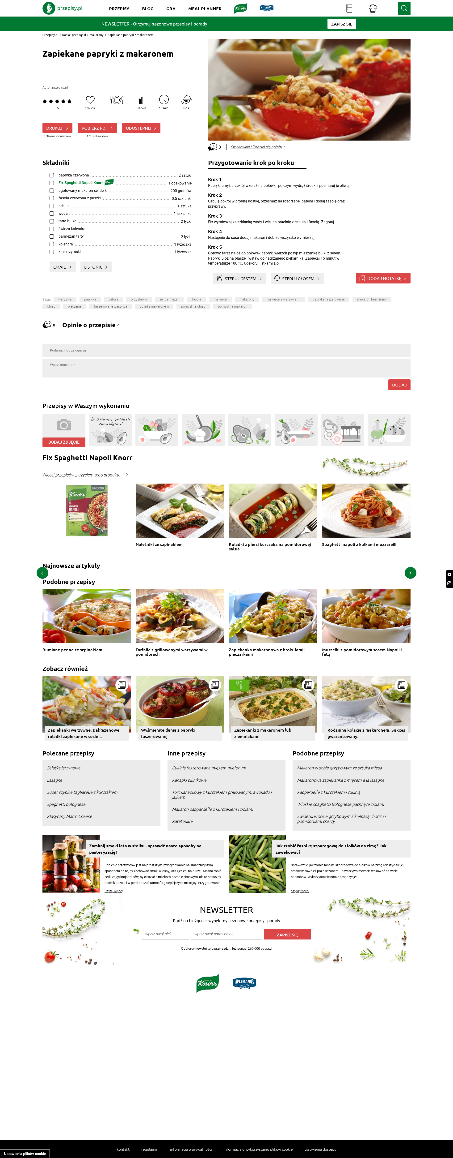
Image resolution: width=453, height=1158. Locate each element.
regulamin (149, 1149)
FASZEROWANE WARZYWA (110, 306)
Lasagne (54, 779)
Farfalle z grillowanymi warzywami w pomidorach (172, 651)
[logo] (62, 8)
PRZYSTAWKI (139, 299)
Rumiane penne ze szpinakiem (72, 649)
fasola (196, 299)
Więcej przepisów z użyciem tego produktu (81, 475)
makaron (220, 299)
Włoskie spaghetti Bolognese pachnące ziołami (340, 804)
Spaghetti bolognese (66, 804)
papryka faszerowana (329, 299)
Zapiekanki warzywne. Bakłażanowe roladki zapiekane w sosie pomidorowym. (83, 734)
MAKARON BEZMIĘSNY (372, 299)
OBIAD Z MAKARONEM (154, 306)
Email (60, 266)
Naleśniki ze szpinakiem (159, 544)
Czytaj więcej (114, 891)
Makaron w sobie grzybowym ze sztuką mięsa (339, 767)
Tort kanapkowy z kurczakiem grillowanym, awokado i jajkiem (222, 794)
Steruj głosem (298, 278)
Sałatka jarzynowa (63, 767)
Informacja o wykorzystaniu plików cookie (258, 1149)
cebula (113, 299)
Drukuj (54, 127)
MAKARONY (246, 299)
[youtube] (449, 574)
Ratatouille (182, 821)
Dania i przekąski (74, 35)
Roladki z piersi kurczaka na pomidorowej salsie (270, 546)
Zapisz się (287, 934)
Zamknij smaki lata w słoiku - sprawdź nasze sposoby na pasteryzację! (145, 849)
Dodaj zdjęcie (64, 442)
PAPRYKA (90, 299)
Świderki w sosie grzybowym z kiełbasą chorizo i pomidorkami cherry (341, 818)
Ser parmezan (169, 299)
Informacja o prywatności (191, 1149)
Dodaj (399, 384)
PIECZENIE (74, 306)
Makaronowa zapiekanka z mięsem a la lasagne (340, 779)
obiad (51, 306)
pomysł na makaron (232, 306)
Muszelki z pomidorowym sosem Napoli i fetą (362, 651)
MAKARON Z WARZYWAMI (283, 299)
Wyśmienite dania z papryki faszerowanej (168, 733)
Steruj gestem (240, 278)
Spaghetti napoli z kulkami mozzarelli (359, 544)
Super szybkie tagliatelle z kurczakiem (82, 791)
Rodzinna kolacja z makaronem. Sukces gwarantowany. (366, 733)
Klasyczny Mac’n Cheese (69, 816)
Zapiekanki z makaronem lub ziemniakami (262, 733)
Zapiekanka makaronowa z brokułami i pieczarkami (267, 651)
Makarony (97, 35)
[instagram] (449, 583)
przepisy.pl (60, 87)
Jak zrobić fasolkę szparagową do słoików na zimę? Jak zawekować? (331, 849)
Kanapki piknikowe (189, 779)
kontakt (123, 1149)
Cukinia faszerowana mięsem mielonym (209, 767)
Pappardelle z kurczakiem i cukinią (328, 791)
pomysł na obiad (193, 306)
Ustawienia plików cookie (25, 1154)
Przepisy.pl (50, 35)
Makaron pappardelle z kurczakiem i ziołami (212, 808)
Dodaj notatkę (384, 278)
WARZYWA (65, 299)
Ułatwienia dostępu (320, 1149)
